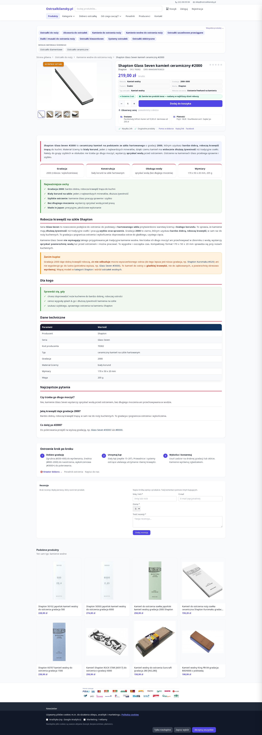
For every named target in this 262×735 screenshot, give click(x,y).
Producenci (144, 16)
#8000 (119, 429)
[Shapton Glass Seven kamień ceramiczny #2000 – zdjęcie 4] (67, 114)
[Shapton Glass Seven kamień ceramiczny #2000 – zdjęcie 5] (75, 114)
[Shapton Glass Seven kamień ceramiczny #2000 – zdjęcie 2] (50, 114)
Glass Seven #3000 (109, 265)
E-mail (181, 494)
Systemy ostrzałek (118, 38)
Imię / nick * (138, 494)
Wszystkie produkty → (215, 28)
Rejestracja (197, 8)
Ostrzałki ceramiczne (77, 49)
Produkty (53, 16)
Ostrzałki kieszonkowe (92, 38)
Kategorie (67, 16)
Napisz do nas (92, 471)
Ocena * (136, 504)
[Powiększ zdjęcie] (74, 85)
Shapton (122, 69)
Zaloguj (184, 8)
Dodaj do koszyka (180, 103)
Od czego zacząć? (110, 16)
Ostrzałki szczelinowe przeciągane (185, 32)
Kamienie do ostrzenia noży (106, 32)
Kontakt (158, 16)
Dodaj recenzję (141, 532)
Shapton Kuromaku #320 (200, 261)
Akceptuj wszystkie (204, 729)
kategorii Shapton (83, 269)
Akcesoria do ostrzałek (75, 32)
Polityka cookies (130, 714)
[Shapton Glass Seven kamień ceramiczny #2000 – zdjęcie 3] (58, 114)
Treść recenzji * (139, 514)
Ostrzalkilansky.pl (59, 9)
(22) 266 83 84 (184, 2)
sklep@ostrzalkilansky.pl (205, 2)
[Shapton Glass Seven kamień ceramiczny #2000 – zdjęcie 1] (41, 114)
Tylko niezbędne (162, 729)
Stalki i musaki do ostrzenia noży (57, 38)
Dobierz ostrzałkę (88, 16)
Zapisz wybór (182, 729)
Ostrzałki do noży (49, 32)
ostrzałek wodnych (111, 269)
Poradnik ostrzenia (73, 471)
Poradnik (130, 16)
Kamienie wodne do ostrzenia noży (144, 32)
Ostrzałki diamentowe (51, 49)
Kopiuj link (180, 129)
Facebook (190, 129)
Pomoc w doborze (166, 129)
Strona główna (43, 57)
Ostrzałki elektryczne (144, 38)
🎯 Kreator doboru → (51, 471)
